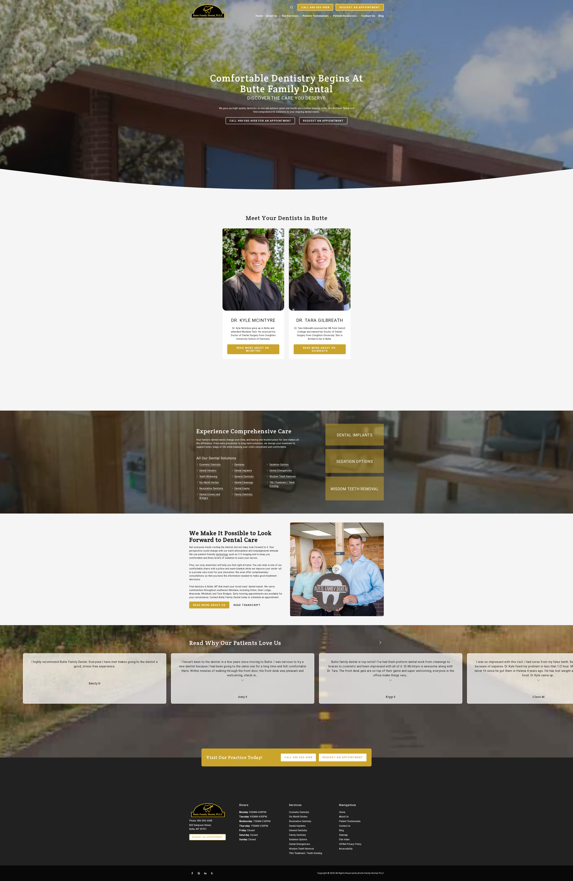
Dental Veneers (208, 470)
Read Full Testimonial (138, 680)
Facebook (192, 873)
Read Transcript (247, 605)
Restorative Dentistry (211, 488)
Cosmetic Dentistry (210, 464)
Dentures (239, 464)
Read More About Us (209, 605)
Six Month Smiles (209, 482)
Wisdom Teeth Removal (282, 476)
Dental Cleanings (243, 482)
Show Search (291, 7)
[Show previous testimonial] (370, 642)
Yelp (212, 873)
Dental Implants (243, 470)
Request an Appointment (359, 7)
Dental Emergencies (280, 470)
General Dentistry (244, 476)
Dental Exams (242, 488)
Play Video (337, 569)
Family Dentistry (243, 494)
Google (199, 873)
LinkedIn (205, 873)
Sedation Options (279, 464)
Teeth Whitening (208, 476)
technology (222, 554)
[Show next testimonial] (380, 642)
